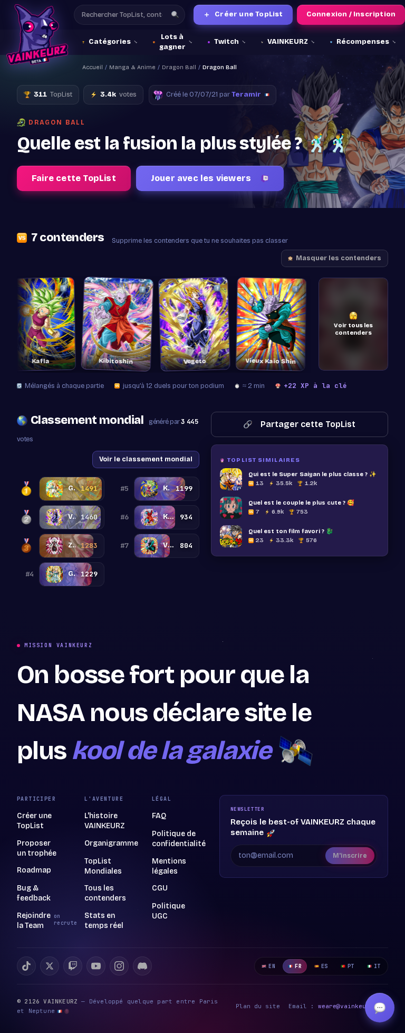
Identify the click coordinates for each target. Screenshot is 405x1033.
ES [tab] (324, 966)
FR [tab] (298, 966)
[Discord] (142, 965)
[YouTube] (95, 965)
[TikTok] (26, 965)
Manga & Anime (132, 67)
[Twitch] (72, 965)
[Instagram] (119, 965)
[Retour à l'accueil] (37, 34)
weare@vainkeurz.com (353, 1006)
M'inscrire (350, 855)
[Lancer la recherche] (175, 14)
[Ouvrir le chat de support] (379, 1007)
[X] (49, 965)
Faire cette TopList (74, 178)
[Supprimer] (49, 288)
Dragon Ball (179, 67)
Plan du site (258, 1006)
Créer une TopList (243, 14)
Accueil (92, 67)
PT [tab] (351, 966)
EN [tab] (271, 966)
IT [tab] (377, 966)
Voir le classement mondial (145, 459)
